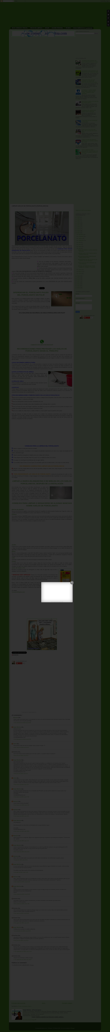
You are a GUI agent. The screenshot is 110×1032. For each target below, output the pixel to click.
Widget (62, 601)
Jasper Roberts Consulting (57, 601)
